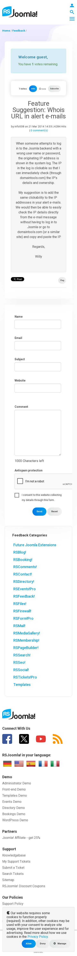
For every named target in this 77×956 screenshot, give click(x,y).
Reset (54, 511)
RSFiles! (19, 604)
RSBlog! (19, 552)
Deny (42, 943)
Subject (20, 359)
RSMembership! (26, 640)
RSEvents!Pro (24, 589)
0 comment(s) (39, 130)
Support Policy (12, 904)
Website (20, 380)
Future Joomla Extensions (34, 545)
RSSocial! (21, 670)
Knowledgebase (14, 855)
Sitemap (8, 880)
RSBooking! (22, 560)
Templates (22, 685)
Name (19, 316)
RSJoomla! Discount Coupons (23, 886)
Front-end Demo (14, 789)
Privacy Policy (38, 937)
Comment (21, 406)
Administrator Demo (16, 783)
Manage (61, 943)
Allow (29, 943)
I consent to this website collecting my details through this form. (42, 496)
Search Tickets (13, 874)
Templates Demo (14, 795)
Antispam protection (29, 470)
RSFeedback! (24, 596)
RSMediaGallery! (26, 633)
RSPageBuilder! (25, 648)
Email (18, 338)
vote (33, 89)
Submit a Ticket (13, 868)
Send (39, 511)
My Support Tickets (16, 861)
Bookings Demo (13, 814)
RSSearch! (21, 655)
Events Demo (12, 802)
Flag (62, 280)
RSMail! (19, 626)
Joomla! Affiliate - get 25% (21, 838)
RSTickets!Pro (25, 677)
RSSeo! (19, 662)
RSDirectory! (23, 582)
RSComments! (25, 567)
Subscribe (54, 89)
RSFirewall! (22, 611)
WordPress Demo (15, 820)
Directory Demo (13, 808)
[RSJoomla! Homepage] (19, 12)
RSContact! (22, 574)
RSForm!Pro (23, 618)
